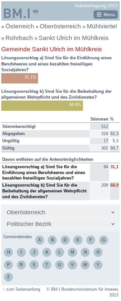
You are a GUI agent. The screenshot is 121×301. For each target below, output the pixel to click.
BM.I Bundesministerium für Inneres (21, 13)
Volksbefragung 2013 (96, 5)
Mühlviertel (102, 26)
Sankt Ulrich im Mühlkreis (74, 37)
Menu (109, 14)
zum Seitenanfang (21, 289)
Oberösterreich (61, 26)
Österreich (19, 26)
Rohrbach (20, 37)
